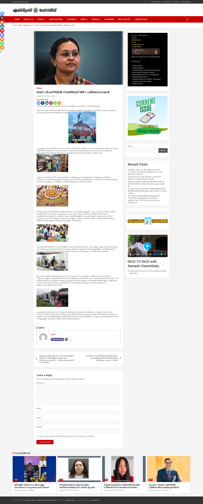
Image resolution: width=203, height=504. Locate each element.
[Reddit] (2, 22)
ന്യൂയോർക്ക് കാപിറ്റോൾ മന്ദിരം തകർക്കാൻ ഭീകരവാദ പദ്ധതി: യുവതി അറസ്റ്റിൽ (76, 487)
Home (17, 19)
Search (130, 146)
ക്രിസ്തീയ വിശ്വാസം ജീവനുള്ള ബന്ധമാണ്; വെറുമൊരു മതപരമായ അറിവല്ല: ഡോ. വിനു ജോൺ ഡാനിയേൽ (145, 172)
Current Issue (141, 19)
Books (40, 19)
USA (16, 480)
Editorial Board (155, 2)
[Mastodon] (2, 35)
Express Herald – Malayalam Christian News (40, 500)
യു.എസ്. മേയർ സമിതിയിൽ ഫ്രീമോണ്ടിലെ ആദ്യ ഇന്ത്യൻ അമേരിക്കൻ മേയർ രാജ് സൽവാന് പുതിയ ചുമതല (147, 191)
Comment (40, 383)
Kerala (39, 88)
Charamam (109, 19)
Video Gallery (124, 19)
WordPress (95, 500)
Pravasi (95, 19)
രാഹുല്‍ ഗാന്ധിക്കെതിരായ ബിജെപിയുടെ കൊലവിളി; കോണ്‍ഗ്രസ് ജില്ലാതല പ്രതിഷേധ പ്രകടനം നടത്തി (102, 358)
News (83, 19)
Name (39, 408)
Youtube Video (167, 2)
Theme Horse (70, 500)
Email (38, 418)
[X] (43, 103)
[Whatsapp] (55, 103)
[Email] (66, 339)
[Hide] (1, 52)
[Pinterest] (51, 103)
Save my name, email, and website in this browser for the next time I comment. (66, 436)
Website (39, 427)
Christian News (56, 19)
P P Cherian (30, 490)
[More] (59, 103)
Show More (133, 273)
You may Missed (22, 453)
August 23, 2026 (19, 490)
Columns (71, 19)
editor (53, 96)
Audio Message (185, 2)
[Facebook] (38, 103)
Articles (28, 19)
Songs (176, 2)
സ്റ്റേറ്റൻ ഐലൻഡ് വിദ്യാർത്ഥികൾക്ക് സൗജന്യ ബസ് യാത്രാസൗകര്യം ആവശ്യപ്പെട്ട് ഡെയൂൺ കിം (146, 184)
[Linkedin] (47, 103)
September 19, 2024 (43, 96)
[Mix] (2, 39)
